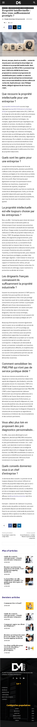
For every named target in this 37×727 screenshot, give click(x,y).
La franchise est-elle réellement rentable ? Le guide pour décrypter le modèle (13, 581)
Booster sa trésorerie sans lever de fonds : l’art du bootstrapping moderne (14, 569)
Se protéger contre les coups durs (9, 535)
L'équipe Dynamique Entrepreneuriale (14, 19)
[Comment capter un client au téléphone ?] (30, 627)
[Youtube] (23, 678)
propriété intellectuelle (12, 106)
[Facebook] (10, 27)
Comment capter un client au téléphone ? (14, 625)
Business (4, 8)
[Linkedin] (19, 27)
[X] (15, 27)
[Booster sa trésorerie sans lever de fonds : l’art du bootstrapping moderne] (29, 570)
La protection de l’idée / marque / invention (21, 8)
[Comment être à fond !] (30, 606)
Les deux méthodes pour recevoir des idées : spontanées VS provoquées (13, 648)
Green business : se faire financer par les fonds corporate (27, 536)
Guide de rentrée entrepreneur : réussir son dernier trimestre (13, 558)
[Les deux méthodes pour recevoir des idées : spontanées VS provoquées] (30, 648)
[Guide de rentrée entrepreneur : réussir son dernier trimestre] (29, 559)
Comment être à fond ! (13, 603)
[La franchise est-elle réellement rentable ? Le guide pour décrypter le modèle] (29, 581)
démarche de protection (17, 496)
